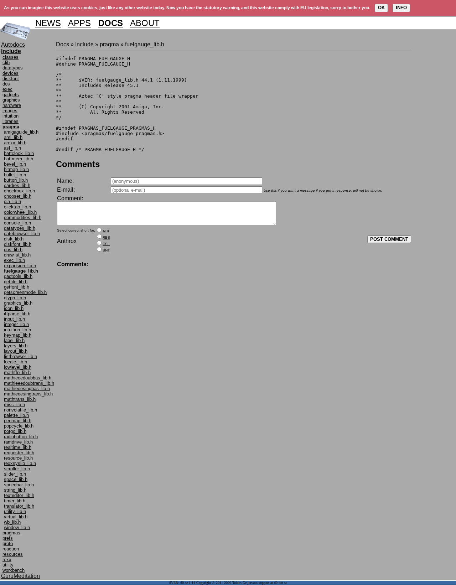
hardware (11, 105)
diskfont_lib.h (17, 244)
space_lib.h (15, 479)
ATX (106, 231)
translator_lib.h (19, 506)
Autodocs (13, 45)
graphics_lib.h (18, 303)
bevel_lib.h (15, 164)
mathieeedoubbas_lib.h (27, 377)
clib (6, 62)
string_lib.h (15, 490)
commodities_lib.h (22, 217)
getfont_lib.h (16, 287)
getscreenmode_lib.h (25, 292)
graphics (11, 100)
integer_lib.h (16, 324)
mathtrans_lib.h (20, 399)
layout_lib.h (15, 351)
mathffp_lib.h (17, 372)
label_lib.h (14, 340)
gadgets (10, 94)
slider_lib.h (15, 474)
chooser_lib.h (17, 196)
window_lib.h (17, 527)
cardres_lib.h (17, 185)
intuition (10, 116)
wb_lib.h (12, 522)
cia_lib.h (12, 201)
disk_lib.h (14, 239)
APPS (79, 23)
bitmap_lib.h (16, 169)
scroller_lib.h (17, 468)
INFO (401, 7)
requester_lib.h (19, 452)
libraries (10, 121)
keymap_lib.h (17, 335)
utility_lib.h (15, 511)
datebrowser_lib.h (22, 233)
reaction (10, 549)
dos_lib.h (13, 249)
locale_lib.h (15, 361)
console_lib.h (17, 223)
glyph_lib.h (15, 297)
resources (12, 554)
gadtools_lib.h (18, 276)
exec (7, 89)
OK (381, 7)
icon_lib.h (14, 308)
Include (84, 44)
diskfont (10, 78)
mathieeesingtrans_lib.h (28, 394)
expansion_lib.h (20, 265)
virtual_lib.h (15, 516)
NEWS (48, 23)
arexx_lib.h (15, 142)
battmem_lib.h (18, 158)
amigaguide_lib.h (21, 132)
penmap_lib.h (17, 420)
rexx (6, 559)
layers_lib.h (15, 345)
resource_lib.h (18, 458)
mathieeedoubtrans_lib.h (29, 383)
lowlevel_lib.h (17, 367)
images (9, 110)
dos (6, 84)
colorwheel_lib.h (20, 212)
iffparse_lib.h (17, 313)
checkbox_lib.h (19, 190)
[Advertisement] (433, 148)
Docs (62, 44)
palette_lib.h (16, 415)
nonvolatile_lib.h (20, 410)
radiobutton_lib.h (21, 436)
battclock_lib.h (19, 153)
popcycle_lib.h (18, 426)
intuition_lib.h (17, 329)
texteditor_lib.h (19, 495)
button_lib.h (16, 180)
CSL (106, 244)
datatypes (12, 68)
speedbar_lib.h (19, 484)
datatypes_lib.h (19, 228)
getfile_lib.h (15, 281)
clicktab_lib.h (17, 206)
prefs (7, 538)
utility (8, 565)
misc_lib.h (14, 404)
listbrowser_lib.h (20, 356)
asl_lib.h (12, 148)
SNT (106, 250)
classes (10, 57)
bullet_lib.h (15, 174)
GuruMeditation (20, 576)
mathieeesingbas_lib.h (27, 388)
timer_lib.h (14, 500)
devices (10, 73)
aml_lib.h (13, 137)
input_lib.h (14, 319)
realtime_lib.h (17, 447)
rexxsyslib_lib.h (20, 463)
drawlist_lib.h (17, 255)
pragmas (11, 532)
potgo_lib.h (15, 431)
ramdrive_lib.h (18, 442)
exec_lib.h (14, 260)
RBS (106, 237)
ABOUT (145, 23)
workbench (13, 570)
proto (7, 543)
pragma (109, 44)
